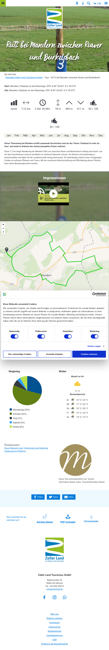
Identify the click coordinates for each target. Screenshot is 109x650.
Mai (42, 135)
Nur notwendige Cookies (19, 354)
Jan (9, 135)
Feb (17, 135)
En (100, 3)
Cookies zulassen (89, 354)
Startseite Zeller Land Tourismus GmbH (23, 77)
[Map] (54, 259)
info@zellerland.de (54, 628)
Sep (75, 135)
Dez (100, 135)
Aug (66, 135)
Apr (34, 135)
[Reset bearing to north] (3, 232)
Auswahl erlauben (54, 354)
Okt (83, 135)
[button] (3, 3)
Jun (51, 135)
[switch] (41, 336)
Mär (25, 135)
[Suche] (89, 3)
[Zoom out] (3, 228)
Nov (92, 135)
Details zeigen (94, 346)
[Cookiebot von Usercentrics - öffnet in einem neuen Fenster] (94, 294)
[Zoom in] (3, 224)
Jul (58, 135)
